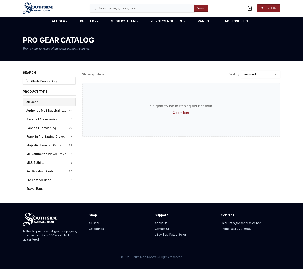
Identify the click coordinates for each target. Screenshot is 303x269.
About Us (161, 223)
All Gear (60, 21)
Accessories (236, 21)
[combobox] (260, 74)
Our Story (89, 21)
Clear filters (181, 112)
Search (201, 8)
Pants (203, 21)
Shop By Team (123, 21)
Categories (96, 228)
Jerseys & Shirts (166, 21)
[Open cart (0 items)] (250, 8)
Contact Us (269, 8)
